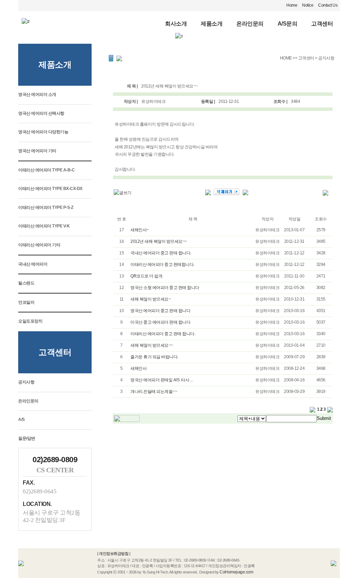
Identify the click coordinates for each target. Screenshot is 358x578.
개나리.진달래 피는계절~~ (153, 391)
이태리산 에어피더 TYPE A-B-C (46, 170)
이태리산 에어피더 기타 (39, 244)
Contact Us (327, 5)
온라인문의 (250, 24)
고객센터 (322, 24)
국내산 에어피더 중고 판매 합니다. (160, 253)
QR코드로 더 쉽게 (146, 276)
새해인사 (138, 368)
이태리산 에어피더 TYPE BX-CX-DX (50, 188)
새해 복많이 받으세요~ (150, 299)
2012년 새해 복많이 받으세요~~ (158, 241)
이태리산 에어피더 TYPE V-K (44, 226)
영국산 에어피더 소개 (37, 94)
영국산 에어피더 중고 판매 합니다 (160, 310)
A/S (21, 419)
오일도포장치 (30, 321)
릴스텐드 (26, 283)
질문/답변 (26, 438)
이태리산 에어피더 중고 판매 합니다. (162, 333)
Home (291, 5)
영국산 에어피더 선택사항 (41, 113)
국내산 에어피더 (32, 264)
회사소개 (176, 24)
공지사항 (26, 382)
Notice (307, 5)
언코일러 (26, 302)
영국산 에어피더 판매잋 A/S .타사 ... (161, 380)
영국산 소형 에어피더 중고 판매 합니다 (164, 287)
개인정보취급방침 (113, 553)
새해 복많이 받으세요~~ (151, 345)
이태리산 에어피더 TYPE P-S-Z (45, 207)
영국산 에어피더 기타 (37, 150)
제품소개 (211, 24)
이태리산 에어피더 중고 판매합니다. (162, 264)
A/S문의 (288, 24)
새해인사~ (139, 229)
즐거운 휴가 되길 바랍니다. (154, 356)
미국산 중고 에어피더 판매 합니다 (160, 322)
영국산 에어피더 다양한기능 (43, 131)
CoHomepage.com (236, 572)
